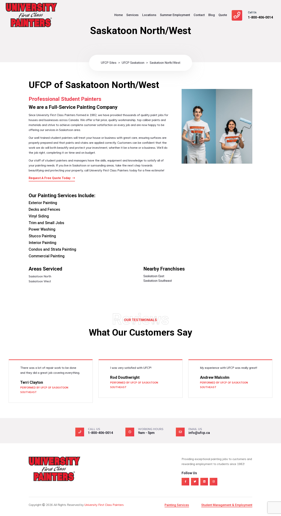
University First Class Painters (104, 505)
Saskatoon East (153, 276)
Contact (199, 15)
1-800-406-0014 (260, 17)
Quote (222, 15)
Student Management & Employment (226, 505)
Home (118, 15)
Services (132, 15)
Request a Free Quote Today (50, 178)
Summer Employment (175, 15)
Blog (211, 15)
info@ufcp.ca (199, 433)
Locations (149, 15)
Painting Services (177, 505)
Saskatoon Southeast (157, 281)
